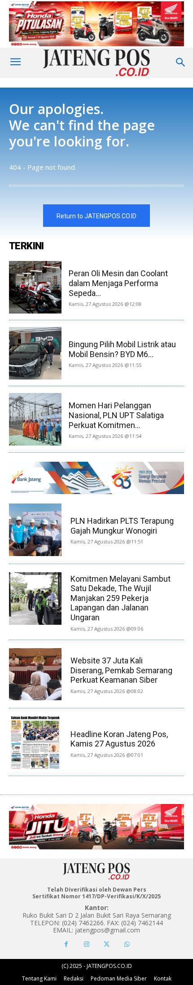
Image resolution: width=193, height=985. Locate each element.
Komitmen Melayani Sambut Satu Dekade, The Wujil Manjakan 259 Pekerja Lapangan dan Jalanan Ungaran (120, 598)
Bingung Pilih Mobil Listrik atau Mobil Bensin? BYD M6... (122, 349)
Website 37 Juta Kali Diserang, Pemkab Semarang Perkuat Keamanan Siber (121, 670)
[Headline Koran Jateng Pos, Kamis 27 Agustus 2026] (35, 742)
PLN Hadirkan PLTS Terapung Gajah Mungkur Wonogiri (122, 525)
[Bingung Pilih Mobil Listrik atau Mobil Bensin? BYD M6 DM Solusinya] (35, 353)
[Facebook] (66, 944)
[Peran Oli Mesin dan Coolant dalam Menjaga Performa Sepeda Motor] (35, 287)
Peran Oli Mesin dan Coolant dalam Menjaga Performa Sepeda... (118, 283)
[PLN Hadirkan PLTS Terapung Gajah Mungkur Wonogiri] (35, 530)
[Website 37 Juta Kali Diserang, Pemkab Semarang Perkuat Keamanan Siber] (35, 674)
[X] (106, 944)
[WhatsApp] (127, 944)
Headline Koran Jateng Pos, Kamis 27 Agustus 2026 (119, 739)
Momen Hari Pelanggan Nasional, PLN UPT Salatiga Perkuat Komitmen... (116, 415)
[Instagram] (86, 944)
